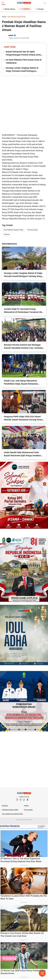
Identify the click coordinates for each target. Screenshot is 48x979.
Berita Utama (10, 9)
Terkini (26, 9)
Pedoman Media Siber (10, 810)
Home (4, 17)
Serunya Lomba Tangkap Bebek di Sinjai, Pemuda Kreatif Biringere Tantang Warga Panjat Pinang (22, 70)
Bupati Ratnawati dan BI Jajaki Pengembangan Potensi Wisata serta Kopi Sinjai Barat (23, 53)
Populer (41, 9)
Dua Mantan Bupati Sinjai (13, 230)
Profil (26, 806)
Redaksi (5, 806)
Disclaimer (28, 810)
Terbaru (7, 235)
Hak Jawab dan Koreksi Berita (13, 814)
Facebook (17, 803)
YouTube (27, 803)
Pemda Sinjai (32, 230)
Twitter (24, 803)
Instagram (20, 803)
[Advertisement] (24, 104)
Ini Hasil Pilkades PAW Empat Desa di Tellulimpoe (23, 61)
